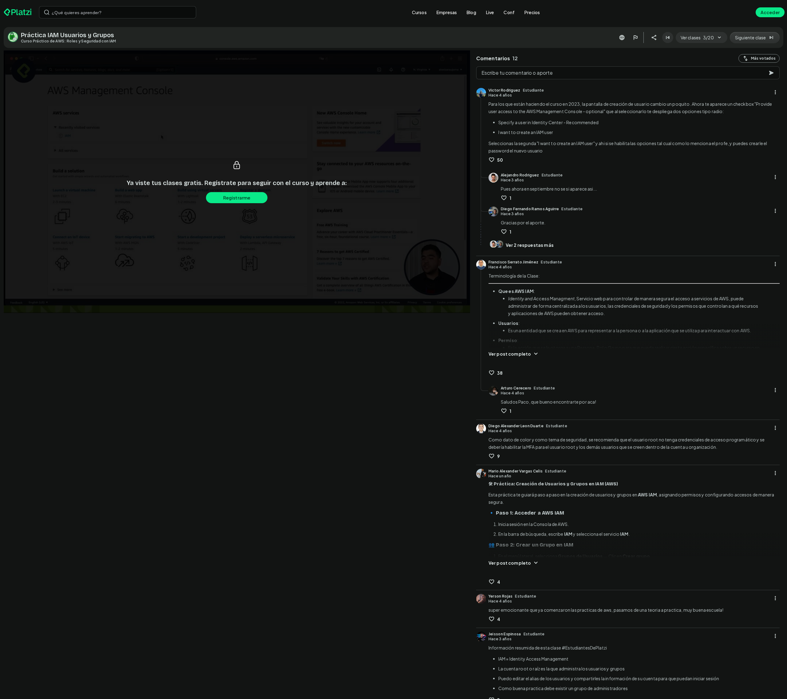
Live (490, 12)
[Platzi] (18, 12)
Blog (471, 12)
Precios (532, 12)
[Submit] (46, 12)
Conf (509, 12)
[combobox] (117, 12)
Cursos (419, 12)
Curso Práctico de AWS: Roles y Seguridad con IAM (68, 41)
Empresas (447, 12)
